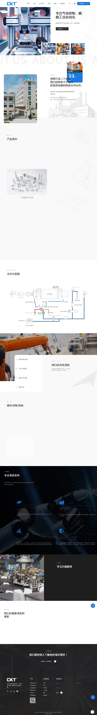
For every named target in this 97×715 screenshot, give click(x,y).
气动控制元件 (33, 685)
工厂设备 (45, 690)
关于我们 (41, 3)
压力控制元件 (33, 688)
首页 (28, 3)
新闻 (55, 3)
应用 (49, 3)
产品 (34, 3)
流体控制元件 (33, 690)
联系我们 (62, 3)
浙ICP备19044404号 (48, 713)
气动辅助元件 (33, 695)
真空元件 (32, 692)
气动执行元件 (33, 683)
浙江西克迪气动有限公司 (44, 712)
